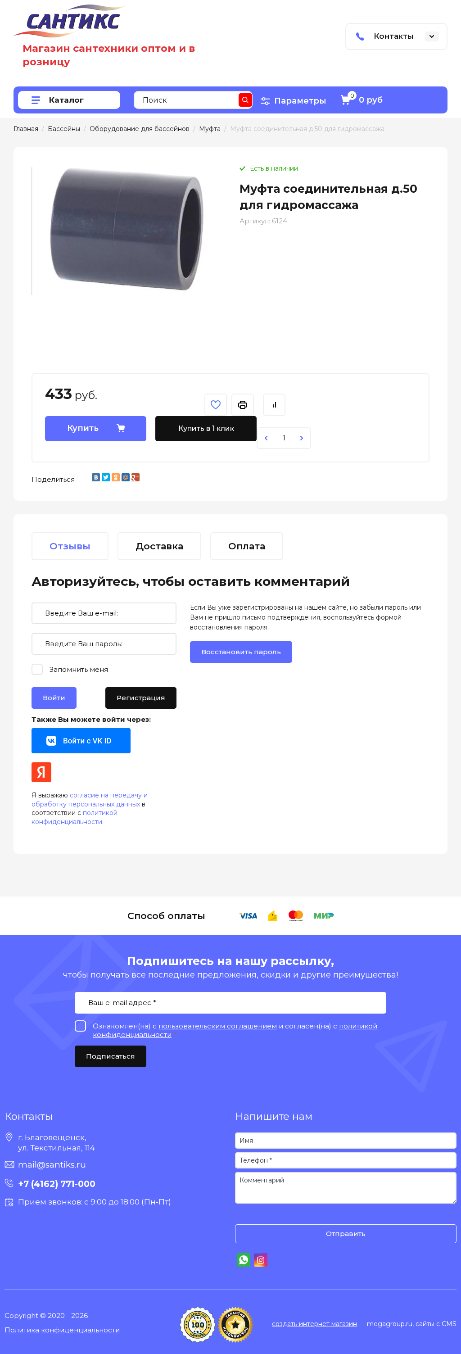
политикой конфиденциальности (75, 817)
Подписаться (110, 1056)
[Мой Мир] (126, 477)
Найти (245, 100)
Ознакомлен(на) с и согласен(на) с (244, 1215)
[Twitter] (106, 477)
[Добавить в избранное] (215, 405)
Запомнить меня (79, 669)
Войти (54, 697)
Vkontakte (81, 740)
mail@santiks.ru (52, 1164)
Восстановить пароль (241, 652)
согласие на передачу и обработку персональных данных (90, 799)
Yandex (41, 772)
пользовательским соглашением (217, 1026)
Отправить (346, 1233)
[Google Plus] (135, 477)
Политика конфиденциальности (62, 1330)
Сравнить (274, 405)
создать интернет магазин (314, 1324)
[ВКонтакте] (96, 477)
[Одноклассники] (116, 477)
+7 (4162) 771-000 (56, 1184)
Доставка (159, 546)
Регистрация (141, 697)
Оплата (246, 546)
